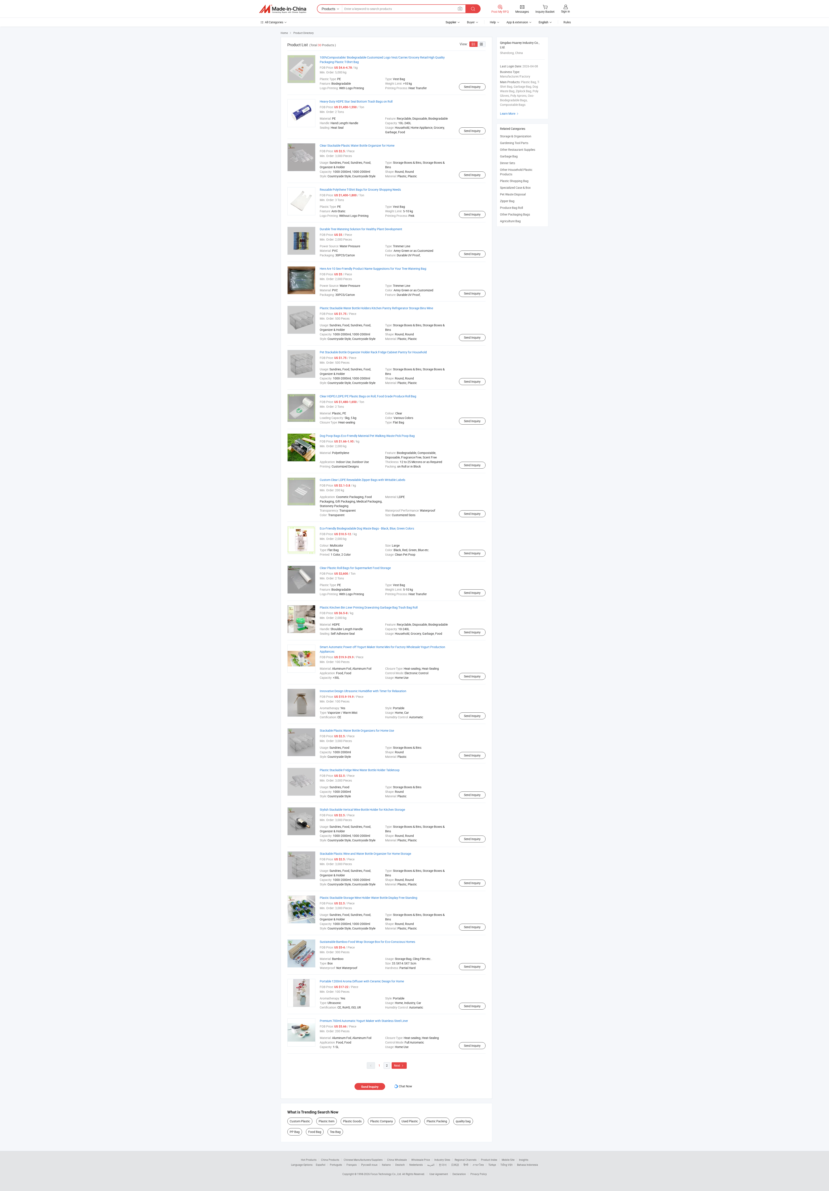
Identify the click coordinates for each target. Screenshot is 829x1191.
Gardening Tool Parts (514, 143)
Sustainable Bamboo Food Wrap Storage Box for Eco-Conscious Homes (367, 942)
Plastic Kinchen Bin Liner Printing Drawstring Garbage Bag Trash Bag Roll (369, 607)
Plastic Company (381, 1121)
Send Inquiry (472, 87)
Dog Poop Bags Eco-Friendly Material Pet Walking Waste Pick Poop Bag (367, 436)
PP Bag (295, 1132)
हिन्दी (466, 1164)
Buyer (471, 22)
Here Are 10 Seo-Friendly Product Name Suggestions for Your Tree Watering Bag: (373, 268)
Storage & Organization (515, 136)
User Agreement (438, 1174)
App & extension (517, 22)
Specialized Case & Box (515, 188)
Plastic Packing (437, 1121)
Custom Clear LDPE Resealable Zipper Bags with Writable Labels (362, 480)
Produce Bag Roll (511, 208)
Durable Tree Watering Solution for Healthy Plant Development (361, 229)
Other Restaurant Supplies (517, 149)
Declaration (459, 1174)
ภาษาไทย (478, 1164)
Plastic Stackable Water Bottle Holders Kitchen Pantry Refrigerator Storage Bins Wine (376, 308)
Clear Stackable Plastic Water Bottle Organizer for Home (357, 145)
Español (320, 1164)
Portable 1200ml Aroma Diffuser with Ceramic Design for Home (362, 981)
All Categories (274, 22)
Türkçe (492, 1164)
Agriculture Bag (510, 221)
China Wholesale (397, 1159)
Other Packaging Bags (515, 214)
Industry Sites (442, 1159)
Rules (567, 22)
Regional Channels (465, 1159)
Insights (523, 1159)
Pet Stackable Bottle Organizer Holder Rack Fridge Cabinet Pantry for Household (373, 352)
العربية (430, 1164)
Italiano (386, 1164)
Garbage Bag (509, 156)
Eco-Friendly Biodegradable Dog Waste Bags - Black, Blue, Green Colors (367, 528)
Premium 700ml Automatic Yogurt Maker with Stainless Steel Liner (364, 1021)
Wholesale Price (420, 1159)
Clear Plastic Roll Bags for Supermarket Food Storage (355, 568)
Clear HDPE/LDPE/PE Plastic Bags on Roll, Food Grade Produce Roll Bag (368, 396)
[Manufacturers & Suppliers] (282, 8)
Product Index (489, 1159)
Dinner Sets (507, 163)
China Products (330, 1159)
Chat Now (405, 1086)
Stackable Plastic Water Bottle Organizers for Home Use (357, 730)
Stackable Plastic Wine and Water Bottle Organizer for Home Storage (365, 854)
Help (493, 22)
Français (351, 1164)
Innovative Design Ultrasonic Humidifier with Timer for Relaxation (363, 691)
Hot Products (308, 1159)
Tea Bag (335, 1132)
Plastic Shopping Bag (514, 181)
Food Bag (314, 1132)
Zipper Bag (507, 201)
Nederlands (416, 1164)
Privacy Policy (478, 1174)
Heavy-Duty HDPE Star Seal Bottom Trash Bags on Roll (356, 101)
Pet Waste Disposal (513, 194)
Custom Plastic (300, 1121)
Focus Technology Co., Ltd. (386, 1174)
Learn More (509, 113)
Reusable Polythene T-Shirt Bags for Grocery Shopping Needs (360, 189)
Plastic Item (326, 1121)
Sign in (565, 11)
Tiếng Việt (506, 1164)
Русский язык (369, 1164)
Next (399, 1065)
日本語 (455, 1164)
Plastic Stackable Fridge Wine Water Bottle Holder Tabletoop (360, 770)
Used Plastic (410, 1121)
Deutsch (400, 1164)
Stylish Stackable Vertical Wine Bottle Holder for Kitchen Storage (362, 809)
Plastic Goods (352, 1121)
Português (336, 1164)
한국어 (443, 1164)
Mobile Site (508, 1159)
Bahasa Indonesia (527, 1164)
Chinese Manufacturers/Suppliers (363, 1159)
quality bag (463, 1121)
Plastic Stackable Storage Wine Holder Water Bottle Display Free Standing (368, 898)
